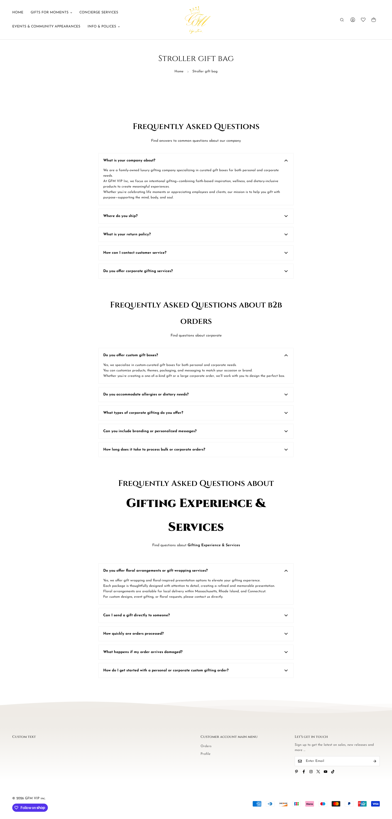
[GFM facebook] (304, 771)
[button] (373, 20)
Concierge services (98, 12)
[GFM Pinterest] (296, 771)
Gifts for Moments (50, 12)
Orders (206, 746)
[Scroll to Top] (383, 794)
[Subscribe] (375, 761)
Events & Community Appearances (46, 26)
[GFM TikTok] (333, 771)
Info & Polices (102, 26)
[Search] (342, 19)
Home (17, 12)
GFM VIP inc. (35, 798)
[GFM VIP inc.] (196, 19)
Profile (206, 754)
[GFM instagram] (311, 771)
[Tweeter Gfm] (318, 771)
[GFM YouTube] (325, 771)
